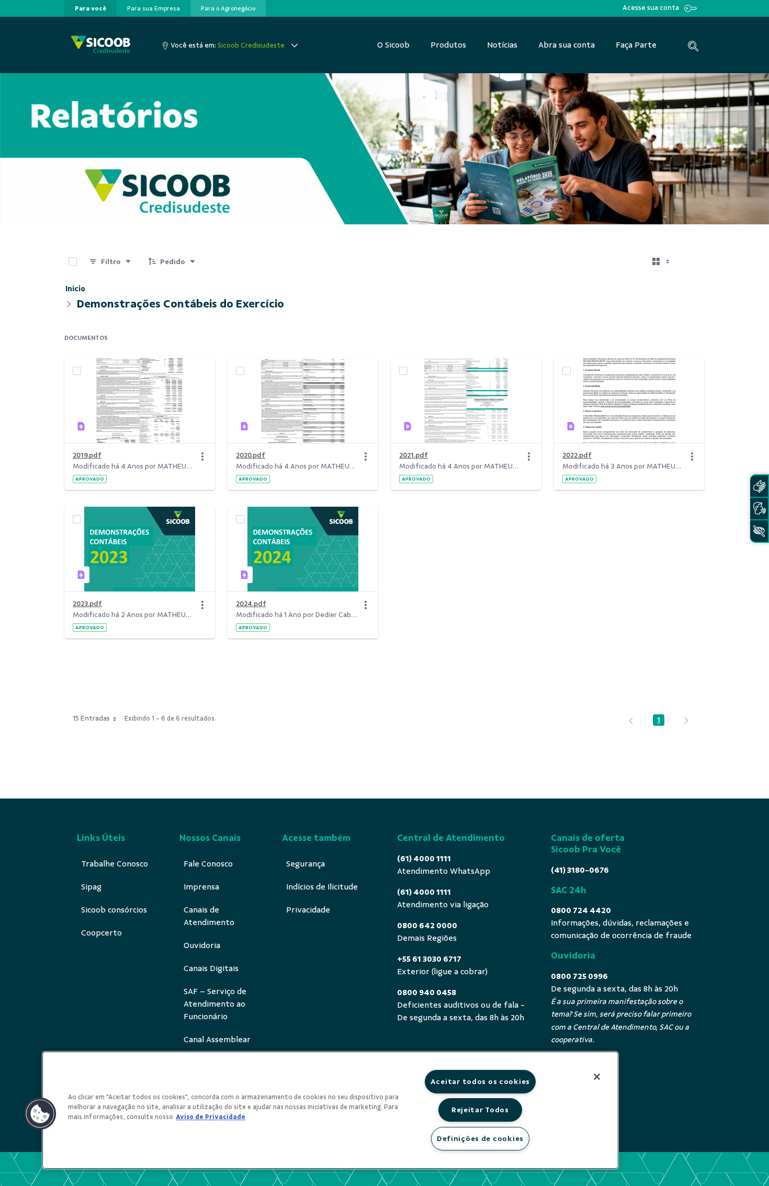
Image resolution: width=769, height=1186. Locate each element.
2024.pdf (251, 604)
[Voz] (759, 508)
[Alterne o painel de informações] (692, 261)
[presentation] (90, 8)
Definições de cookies (480, 1138)
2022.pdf (577, 455)
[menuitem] (90, 8)
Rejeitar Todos (480, 1109)
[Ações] (202, 456)
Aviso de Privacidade (210, 1117)
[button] (40, 1114)
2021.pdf (413, 455)
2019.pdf (87, 455)
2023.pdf (87, 604)
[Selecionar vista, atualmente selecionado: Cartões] (661, 261)
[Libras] (759, 486)
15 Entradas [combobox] (91, 718)
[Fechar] (596, 1076)
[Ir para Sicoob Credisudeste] (101, 45)
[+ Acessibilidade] (759, 531)
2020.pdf (250, 455)
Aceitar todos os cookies (480, 1081)
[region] (330, 1110)
